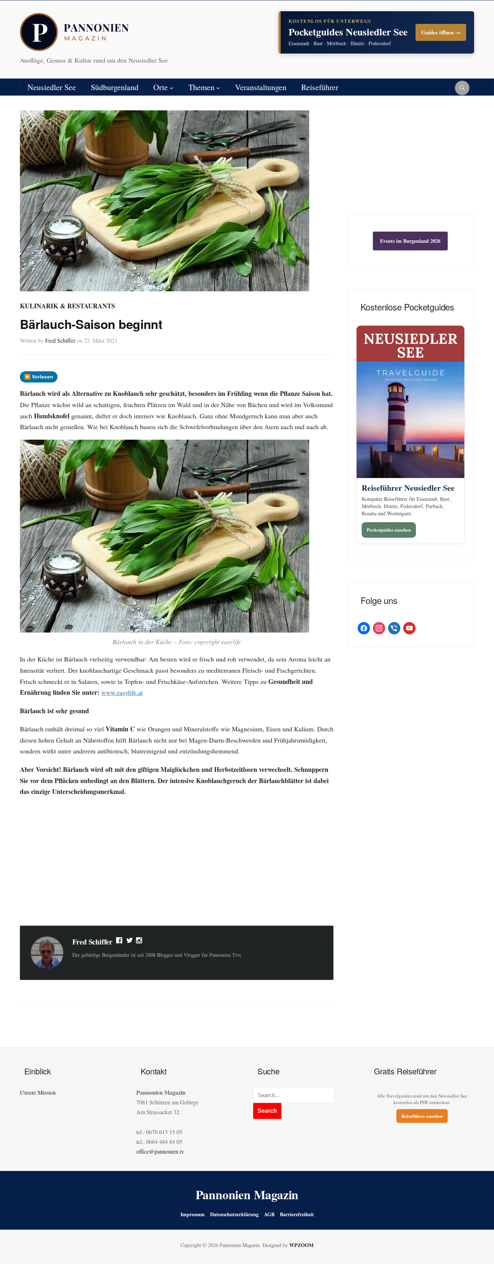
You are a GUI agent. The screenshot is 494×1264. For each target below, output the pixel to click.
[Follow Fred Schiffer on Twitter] (129, 942)
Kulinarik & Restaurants (67, 305)
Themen (201, 87)
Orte (160, 87)
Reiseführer (319, 87)
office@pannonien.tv (160, 1151)
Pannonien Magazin (247, 1194)
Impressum (192, 1214)
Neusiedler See (51, 87)
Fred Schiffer (60, 340)
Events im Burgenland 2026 (410, 241)
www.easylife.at (122, 692)
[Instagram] (139, 942)
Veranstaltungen (260, 87)
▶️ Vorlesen (38, 377)
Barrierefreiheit (297, 1214)
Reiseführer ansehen (422, 1115)
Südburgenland (115, 87)
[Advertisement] (176, 862)
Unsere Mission (38, 1092)
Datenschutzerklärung (234, 1214)
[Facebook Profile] (119, 942)
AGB (269, 1214)
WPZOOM (301, 1245)
